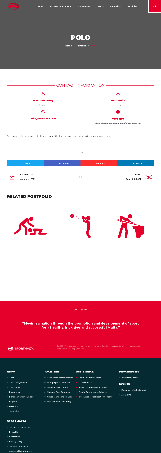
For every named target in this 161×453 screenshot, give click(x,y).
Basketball (80, 228)
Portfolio (81, 46)
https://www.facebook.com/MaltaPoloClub (118, 123)
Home (68, 46)
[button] (154, 6)
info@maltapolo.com (43, 118)
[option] (30, 228)
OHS (30, 233)
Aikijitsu (30, 228)
